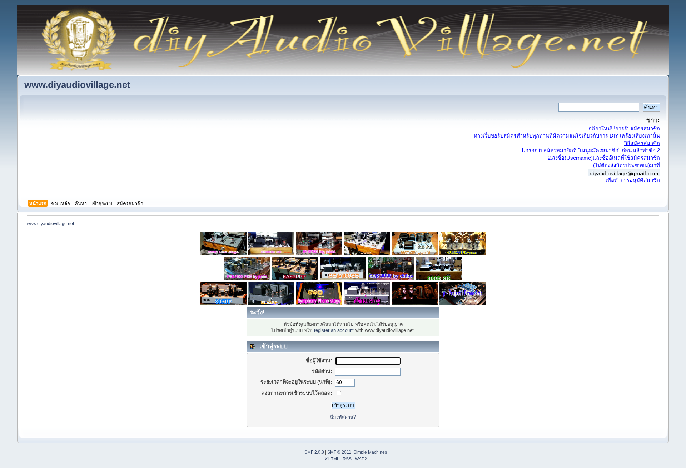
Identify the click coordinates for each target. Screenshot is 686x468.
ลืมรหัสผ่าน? (343, 417)
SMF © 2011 (339, 452)
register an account (334, 330)
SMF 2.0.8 (314, 452)
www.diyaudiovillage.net (77, 85)
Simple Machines (370, 452)
